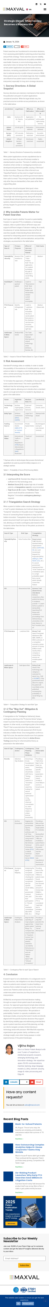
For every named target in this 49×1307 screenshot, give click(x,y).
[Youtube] (45, 4)
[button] (45, 9)
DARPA (17, 420)
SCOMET (37, 678)
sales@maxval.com (32, 1105)
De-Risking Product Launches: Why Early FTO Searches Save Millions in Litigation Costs (28, 1176)
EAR (16, 451)
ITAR (16, 445)
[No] (45, 1301)
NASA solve (36, 561)
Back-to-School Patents (28, 1124)
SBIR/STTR (18, 428)
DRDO (17, 418)
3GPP (39, 548)
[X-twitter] (41, 4)
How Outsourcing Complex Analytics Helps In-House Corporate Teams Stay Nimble (29, 1148)
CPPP (40, 559)
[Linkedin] (36, 4)
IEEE (42, 548)
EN (29, 9)
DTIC (31, 849)
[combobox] (27, 9)
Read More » (19, 1139)
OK (18, 1303)
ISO (33, 550)
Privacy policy (28, 1303)
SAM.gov (35, 559)
